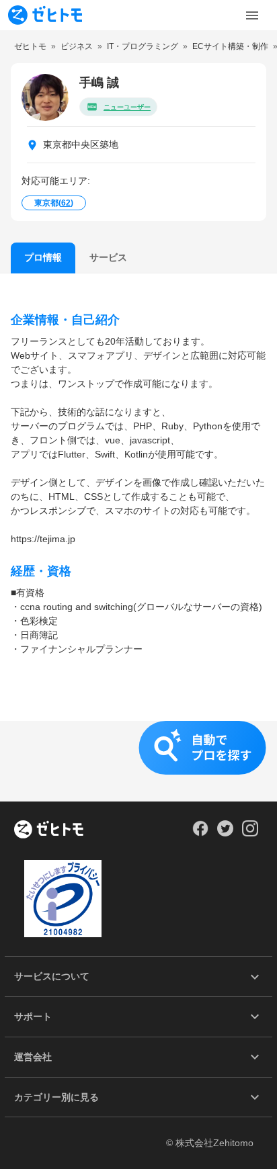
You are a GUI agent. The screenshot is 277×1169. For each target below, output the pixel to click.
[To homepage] (45, 15)
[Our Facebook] (200, 833)
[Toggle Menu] (252, 15)
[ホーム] (48, 830)
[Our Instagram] (250, 833)
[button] (138, 761)
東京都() (53, 203)
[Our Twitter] (224, 833)
